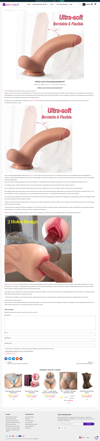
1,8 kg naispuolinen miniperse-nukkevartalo (13, 392)
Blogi (71, 4)
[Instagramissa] (62, 428)
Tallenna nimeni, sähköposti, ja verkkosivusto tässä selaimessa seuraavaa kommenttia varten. (30, 348)
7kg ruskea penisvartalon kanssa (87, 392)
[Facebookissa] (59, 428)
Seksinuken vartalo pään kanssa (13, 422)
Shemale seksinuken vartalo (12, 420)
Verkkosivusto (8, 343)
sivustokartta (35, 438)
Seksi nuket (10, 10)
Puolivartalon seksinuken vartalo (13, 428)
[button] (5, 358)
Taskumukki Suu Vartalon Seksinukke (32, 392)
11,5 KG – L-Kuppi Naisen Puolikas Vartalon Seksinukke (50, 392)
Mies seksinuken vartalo (11, 419)
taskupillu (11, 93)
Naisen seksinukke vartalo (11, 417)
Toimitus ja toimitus (29, 420)
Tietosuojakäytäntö (29, 426)
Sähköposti (7, 337)
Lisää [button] (13, 399)
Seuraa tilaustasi (28, 422)
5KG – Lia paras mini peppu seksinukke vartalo (68, 392)
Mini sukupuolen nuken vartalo (12, 426)
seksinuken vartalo (32, 100)
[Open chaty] (96, 437)
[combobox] (79, 4)
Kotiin (28, 4)
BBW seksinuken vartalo (11, 424)
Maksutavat (27, 419)
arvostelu (16, 395)
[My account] (92, 4)
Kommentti (7, 315)
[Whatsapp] (68, 428)
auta (51, 4)
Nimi (6, 332)
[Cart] (95, 4)
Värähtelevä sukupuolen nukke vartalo (12, 430)
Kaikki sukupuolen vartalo (39, 4)
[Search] (84, 4)
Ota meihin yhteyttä (62, 4)
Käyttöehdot (28, 428)
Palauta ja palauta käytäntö (31, 424)
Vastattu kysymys (72, 397)
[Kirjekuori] (65, 428)
